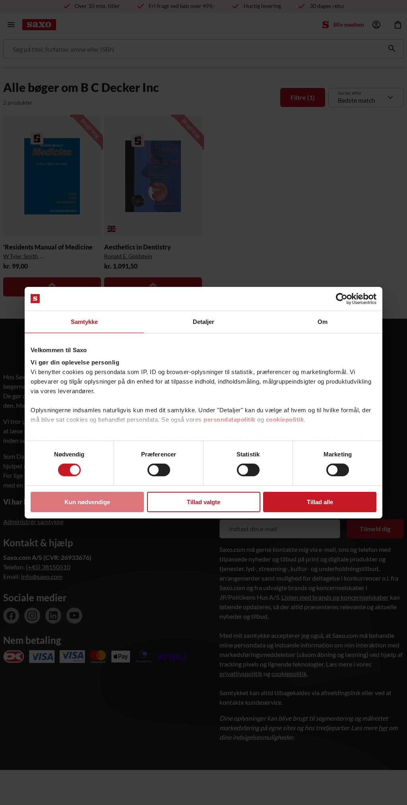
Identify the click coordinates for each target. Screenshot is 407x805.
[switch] (158, 470)
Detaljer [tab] (204, 321)
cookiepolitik (285, 419)
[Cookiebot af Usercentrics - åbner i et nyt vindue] (341, 298)
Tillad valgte (203, 502)
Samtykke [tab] (84, 321)
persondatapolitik (230, 419)
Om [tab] (323, 321)
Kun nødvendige (87, 502)
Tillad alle (320, 502)
